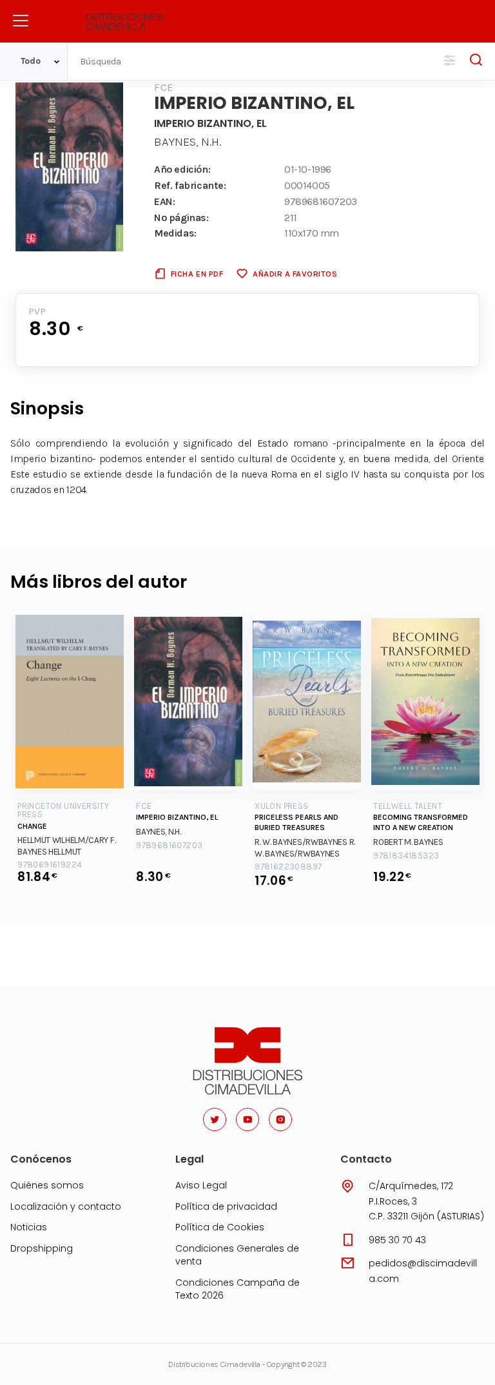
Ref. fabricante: (190, 185)
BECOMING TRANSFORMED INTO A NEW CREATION (420, 822)
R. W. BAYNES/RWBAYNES (301, 842)
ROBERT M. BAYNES (408, 842)
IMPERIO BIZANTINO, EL (177, 817)
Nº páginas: (181, 217)
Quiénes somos (47, 1185)
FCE (163, 87)
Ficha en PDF (197, 273)
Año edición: (182, 169)
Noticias (28, 1227)
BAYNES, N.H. (187, 142)
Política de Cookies (219, 1227)
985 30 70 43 (397, 1240)
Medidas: (175, 233)
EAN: (164, 201)
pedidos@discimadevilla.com (423, 1271)
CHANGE (32, 826)
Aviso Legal (201, 1185)
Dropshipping (41, 1248)
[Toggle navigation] (21, 21)
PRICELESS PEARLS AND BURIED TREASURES (296, 822)
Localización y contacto (65, 1206)
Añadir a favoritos (295, 273)
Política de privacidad (226, 1206)
